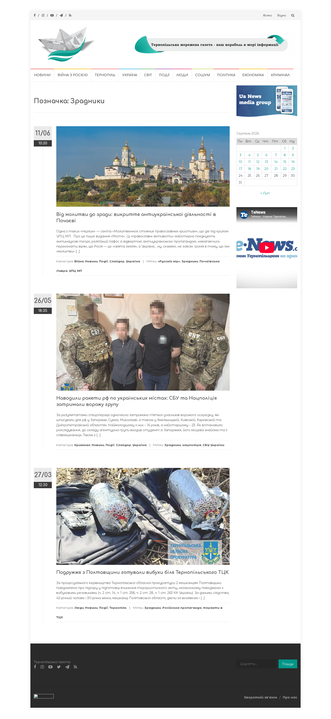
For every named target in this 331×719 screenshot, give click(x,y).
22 (285, 169)
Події (164, 75)
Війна (79, 261)
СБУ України (213, 445)
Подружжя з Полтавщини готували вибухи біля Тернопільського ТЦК (142, 572)
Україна (129, 75)
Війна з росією (73, 75)
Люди (182, 75)
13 (266, 162)
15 (284, 162)
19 (258, 169)
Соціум (202, 75)
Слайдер (117, 261)
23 (293, 169)
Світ (148, 75)
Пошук (288, 664)
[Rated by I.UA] (44, 697)
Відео (281, 15)
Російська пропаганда (182, 607)
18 (249, 169)
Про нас (290, 697)
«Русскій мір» (169, 261)
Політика (226, 75)
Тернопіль (105, 75)
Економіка (253, 75)
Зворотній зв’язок (260, 697)
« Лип (265, 193)
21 (276, 169)
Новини (42, 75)
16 (293, 162)
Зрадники (189, 261)
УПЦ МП (75, 270)
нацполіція (191, 445)
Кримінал (280, 75)
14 (276, 162)
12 (257, 162)
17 (240, 169)
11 (249, 162)
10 (240, 162)
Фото (267, 15)
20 (266, 169)
